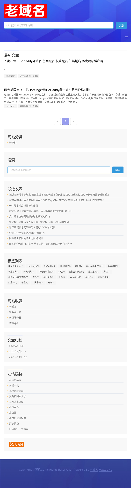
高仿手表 (14, 407)
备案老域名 (15, 312)
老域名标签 (15, 379)
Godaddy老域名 (94, 266)
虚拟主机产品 (76, 271)
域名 (89, 277)
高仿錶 (12, 412)
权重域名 (13, 271)
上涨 (62, 277)
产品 (107, 271)
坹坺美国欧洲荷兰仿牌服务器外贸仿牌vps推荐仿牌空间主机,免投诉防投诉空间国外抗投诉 (57, 200)
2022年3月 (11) (17, 351)
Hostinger (34, 266)
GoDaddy (49, 266)
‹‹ (57, 121)
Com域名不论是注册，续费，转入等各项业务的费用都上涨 (40, 211)
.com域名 (75, 277)
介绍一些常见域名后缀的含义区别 (27, 232)
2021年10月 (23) (18, 356)
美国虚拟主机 (15, 266)
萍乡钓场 (14, 423)
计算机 (12, 142)
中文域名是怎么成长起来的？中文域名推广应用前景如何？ (40, 221)
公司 (61, 271)
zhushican (10, 75)
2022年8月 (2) (16, 346)
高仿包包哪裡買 (17, 418)
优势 (35, 277)
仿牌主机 (14, 385)
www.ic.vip (105, 469)
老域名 (12, 306)
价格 (78, 266)
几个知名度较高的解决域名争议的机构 (29, 216)
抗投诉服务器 (16, 390)
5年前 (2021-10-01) (29, 75)
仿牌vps (13, 323)
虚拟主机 (93, 271)
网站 (51, 282)
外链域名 (29, 271)
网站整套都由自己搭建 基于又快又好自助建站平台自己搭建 (40, 243)
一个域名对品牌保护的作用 (23, 205)
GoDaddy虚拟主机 (18, 277)
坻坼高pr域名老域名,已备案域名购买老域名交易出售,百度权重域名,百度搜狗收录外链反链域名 (59, 194)
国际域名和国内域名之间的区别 (26, 238)
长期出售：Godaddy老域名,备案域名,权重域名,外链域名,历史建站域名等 (53, 61)
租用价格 (65, 266)
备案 (24, 282)
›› (74, 121)
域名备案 (38, 282)
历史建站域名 (46, 271)
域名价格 (48, 277)
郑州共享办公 (16, 401)
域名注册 (103, 277)
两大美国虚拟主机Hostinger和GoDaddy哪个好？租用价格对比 (47, 90)
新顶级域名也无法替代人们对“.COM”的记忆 (32, 227)
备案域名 (113, 266)
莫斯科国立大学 (17, 396)
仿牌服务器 (15, 317)
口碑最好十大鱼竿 (18, 429)
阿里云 (12, 282)
